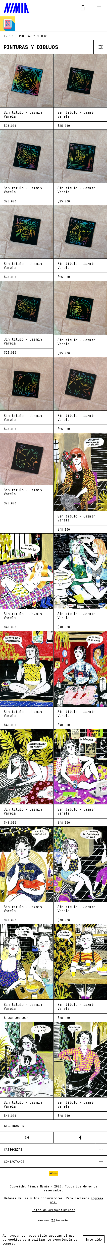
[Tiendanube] (53, 1221)
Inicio (8, 36)
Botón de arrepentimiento (53, 1210)
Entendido (94, 1239)
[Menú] (99, 8)
